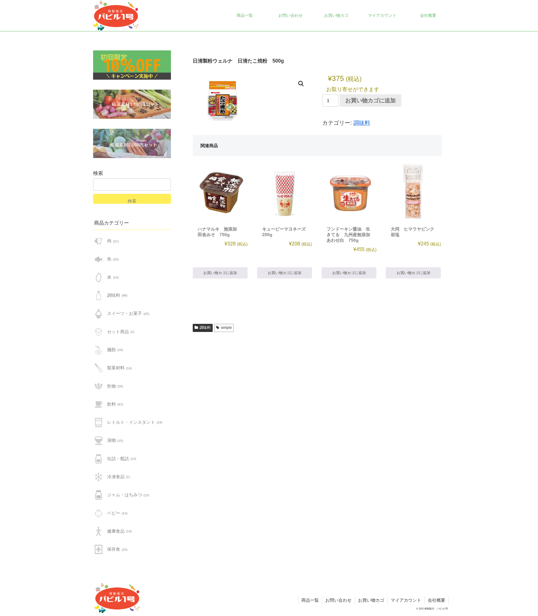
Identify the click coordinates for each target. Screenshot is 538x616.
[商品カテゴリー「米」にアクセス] (98, 277)
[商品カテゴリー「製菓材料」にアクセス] (98, 368)
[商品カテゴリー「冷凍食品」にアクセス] (98, 477)
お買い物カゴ (371, 600)
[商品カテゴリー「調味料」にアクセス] (98, 295)
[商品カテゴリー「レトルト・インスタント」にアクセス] (98, 422)
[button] (301, 83)
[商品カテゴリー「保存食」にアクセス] (98, 549)
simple (226, 327)
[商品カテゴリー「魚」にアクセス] (98, 259)
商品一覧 (310, 600)
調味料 (361, 123)
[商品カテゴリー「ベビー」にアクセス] (98, 513)
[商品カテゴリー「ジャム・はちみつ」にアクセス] (98, 495)
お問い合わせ (338, 600)
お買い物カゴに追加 (370, 100)
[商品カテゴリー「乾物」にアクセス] (98, 386)
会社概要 (436, 600)
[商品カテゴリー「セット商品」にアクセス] (98, 331)
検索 (98, 173)
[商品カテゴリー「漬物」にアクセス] (98, 440)
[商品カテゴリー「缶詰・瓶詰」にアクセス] (98, 459)
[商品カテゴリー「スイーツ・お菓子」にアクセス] (98, 313)
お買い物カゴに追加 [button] (220, 273)
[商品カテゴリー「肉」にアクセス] (98, 241)
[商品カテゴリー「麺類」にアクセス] (98, 350)
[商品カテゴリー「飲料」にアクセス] (98, 404)
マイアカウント (406, 600)
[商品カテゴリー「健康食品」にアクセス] (98, 531)
